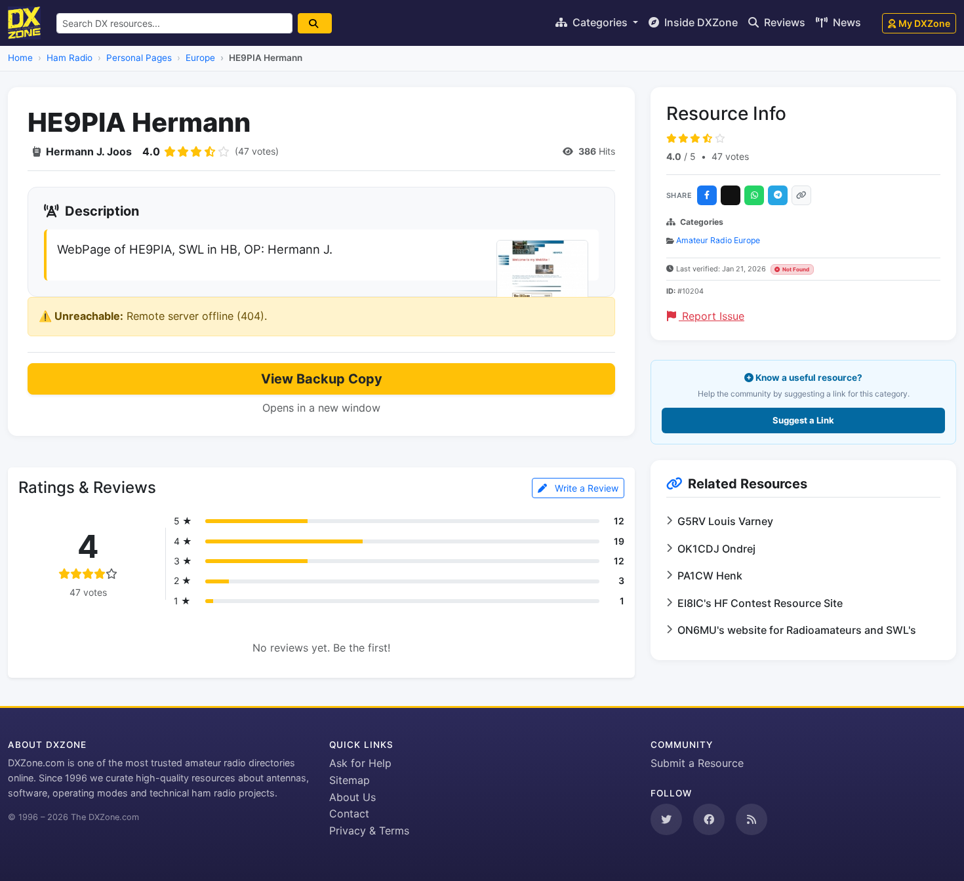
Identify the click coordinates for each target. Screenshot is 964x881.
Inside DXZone (700, 22)
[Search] (315, 23)
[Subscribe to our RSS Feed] (751, 819)
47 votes (730, 156)
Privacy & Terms (369, 830)
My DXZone (924, 23)
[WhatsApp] (754, 195)
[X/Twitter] (730, 195)
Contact (349, 813)
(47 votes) (257, 151)
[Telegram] (778, 195)
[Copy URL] (801, 195)
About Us (352, 797)
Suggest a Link (803, 420)
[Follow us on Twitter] (666, 819)
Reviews (783, 22)
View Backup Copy (321, 379)
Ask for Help (360, 763)
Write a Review (585, 488)
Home (20, 57)
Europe (200, 57)
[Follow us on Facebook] (709, 819)
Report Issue (711, 316)
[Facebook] (707, 195)
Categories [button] (600, 22)
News (845, 22)
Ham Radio (69, 57)
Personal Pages (139, 57)
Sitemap (349, 780)
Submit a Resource (697, 763)
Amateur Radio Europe (718, 240)
